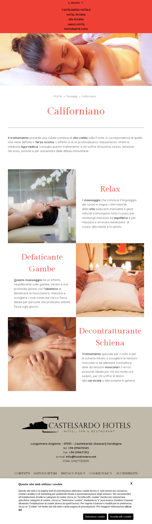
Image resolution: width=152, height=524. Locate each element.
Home (58, 96)
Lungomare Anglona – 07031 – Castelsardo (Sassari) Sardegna (76, 444)
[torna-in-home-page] (76, 425)
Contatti (22, 473)
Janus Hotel (76, 24)
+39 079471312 (79, 452)
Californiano (88, 96)
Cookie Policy (100, 473)
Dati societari (45, 473)
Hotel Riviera (76, 14)
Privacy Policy (73, 473)
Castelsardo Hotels (76, 9)
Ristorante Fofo (76, 29)
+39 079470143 (78, 448)
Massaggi (72, 96)
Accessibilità (127, 473)
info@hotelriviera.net (81, 457)
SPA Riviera (76, 19)
